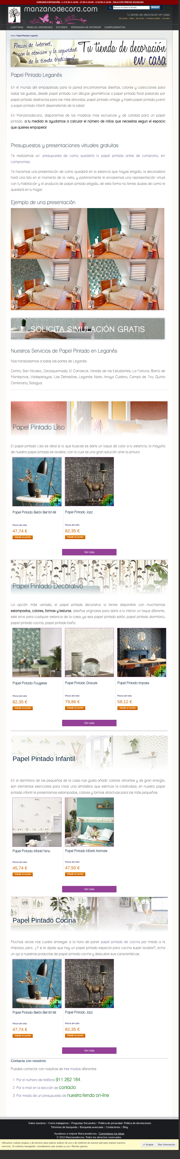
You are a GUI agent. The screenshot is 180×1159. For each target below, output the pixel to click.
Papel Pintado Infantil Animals (86, 851)
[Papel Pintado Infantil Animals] (89, 822)
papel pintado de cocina (120, 942)
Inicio (13, 36)
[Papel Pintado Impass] (141, 652)
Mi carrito (140, 18)
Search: (111, 7)
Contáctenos (113, 1127)
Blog (132, 18)
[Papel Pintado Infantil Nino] (37, 822)
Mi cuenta (123, 18)
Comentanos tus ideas (111, 1133)
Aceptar (149, 1144)
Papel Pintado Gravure (81, 683)
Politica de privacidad (110, 1123)
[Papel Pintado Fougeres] (37, 652)
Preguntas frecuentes (83, 1123)
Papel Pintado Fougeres (30, 683)
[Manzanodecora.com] (53, 15)
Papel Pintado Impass (133, 683)
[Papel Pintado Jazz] (89, 481)
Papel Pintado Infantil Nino (31, 851)
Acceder (166, 18)
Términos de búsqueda (64, 1127)
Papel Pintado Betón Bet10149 (34, 512)
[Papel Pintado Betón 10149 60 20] (37, 481)
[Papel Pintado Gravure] (89, 652)
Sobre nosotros (37, 1123)
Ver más (89, 552)
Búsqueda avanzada (91, 1127)
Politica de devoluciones (137, 1123)
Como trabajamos (58, 1123)
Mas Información (166, 1144)
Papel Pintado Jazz (79, 512)
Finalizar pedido (153, 18)
